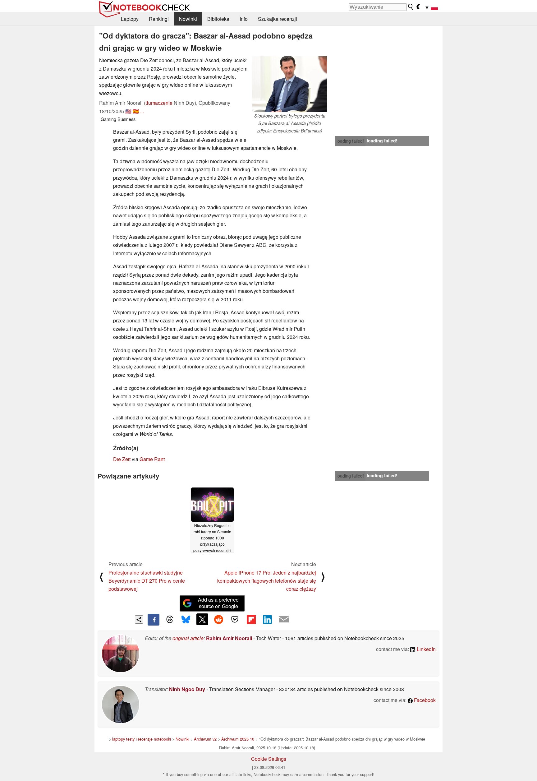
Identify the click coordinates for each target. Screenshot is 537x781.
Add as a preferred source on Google (218, 603)
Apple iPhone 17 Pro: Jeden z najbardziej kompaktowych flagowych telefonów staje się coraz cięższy (266, 581)
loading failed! (350, 141)
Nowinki (188, 18)
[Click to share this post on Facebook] (153, 620)
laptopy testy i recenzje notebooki (141, 739)
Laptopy (130, 18)
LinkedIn (425, 649)
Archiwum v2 (205, 739)
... (142, 111)
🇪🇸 (136, 111)
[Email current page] (284, 620)
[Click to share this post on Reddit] (218, 619)
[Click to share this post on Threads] (170, 620)
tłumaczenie (158, 102)
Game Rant (152, 459)
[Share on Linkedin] (267, 619)
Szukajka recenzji (277, 18)
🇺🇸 (128, 111)
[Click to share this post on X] (202, 619)
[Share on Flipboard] (251, 619)
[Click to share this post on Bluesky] (186, 620)
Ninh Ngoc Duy (187, 689)
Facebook (424, 700)
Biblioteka (218, 18)
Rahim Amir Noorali (229, 638)
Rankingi (159, 18)
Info (244, 18)
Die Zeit (122, 459)
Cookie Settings (268, 758)
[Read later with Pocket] (235, 619)
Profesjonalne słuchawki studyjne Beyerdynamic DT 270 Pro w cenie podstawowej (146, 581)
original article (188, 638)
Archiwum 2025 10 (237, 739)
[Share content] (139, 619)
